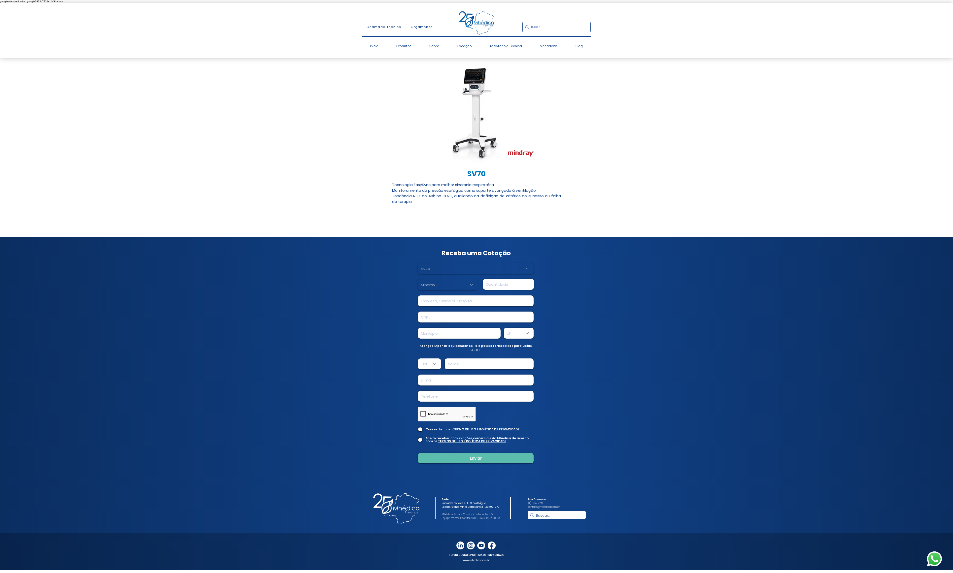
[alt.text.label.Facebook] (492, 545)
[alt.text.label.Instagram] (471, 545)
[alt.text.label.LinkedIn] (460, 545)
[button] (403, 46)
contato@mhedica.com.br (544, 507)
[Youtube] (481, 545)
